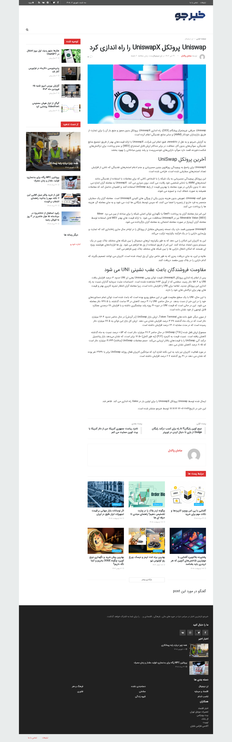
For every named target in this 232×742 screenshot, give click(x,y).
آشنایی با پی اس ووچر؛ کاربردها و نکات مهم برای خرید (188, 512)
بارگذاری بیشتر (147, 579)
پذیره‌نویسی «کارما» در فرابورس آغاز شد (44, 70)
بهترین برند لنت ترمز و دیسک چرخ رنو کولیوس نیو (147, 559)
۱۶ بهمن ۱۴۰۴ (117, 568)
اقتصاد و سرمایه (127, 30)
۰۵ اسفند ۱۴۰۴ (158, 565)
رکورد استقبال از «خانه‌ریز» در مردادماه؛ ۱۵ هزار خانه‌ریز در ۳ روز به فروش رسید (43, 216)
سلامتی (109, 30)
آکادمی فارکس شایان (199, 726)
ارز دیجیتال (75, 30)
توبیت (205, 722)
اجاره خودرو (75, 244)
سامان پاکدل (186, 56)
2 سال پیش (53, 75)
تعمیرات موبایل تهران (199, 712)
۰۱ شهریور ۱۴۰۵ (70, 167)
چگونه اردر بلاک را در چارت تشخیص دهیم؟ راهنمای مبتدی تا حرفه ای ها (147, 514)
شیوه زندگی (93, 30)
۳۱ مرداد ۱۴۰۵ (52, 185)
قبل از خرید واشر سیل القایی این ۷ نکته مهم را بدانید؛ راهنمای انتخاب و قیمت (43, 198)
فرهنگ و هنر (179, 30)
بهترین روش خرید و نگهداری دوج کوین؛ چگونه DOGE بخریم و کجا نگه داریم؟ (106, 560)
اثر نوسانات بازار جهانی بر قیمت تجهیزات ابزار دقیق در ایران (108, 512)
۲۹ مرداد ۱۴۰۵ (199, 518)
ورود (30, 2)
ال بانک (205, 719)
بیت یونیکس (202, 715)
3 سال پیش (53, 58)
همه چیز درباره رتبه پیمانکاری (62, 163)
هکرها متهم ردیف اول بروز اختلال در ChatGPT (43, 52)
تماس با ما (194, 2)
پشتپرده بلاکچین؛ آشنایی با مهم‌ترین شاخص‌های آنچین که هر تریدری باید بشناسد (188, 560)
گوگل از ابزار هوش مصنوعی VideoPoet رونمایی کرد (45, 104)
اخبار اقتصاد (203, 708)
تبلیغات (203, 2)
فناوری (145, 30)
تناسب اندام (160, 30)
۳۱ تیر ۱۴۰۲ (170, 56)
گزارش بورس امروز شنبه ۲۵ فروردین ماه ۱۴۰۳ (46, 87)
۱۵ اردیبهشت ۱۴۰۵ (156, 522)
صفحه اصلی (198, 30)
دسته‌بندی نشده (138, 686)
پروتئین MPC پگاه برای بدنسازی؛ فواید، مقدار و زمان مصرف (43, 179)
